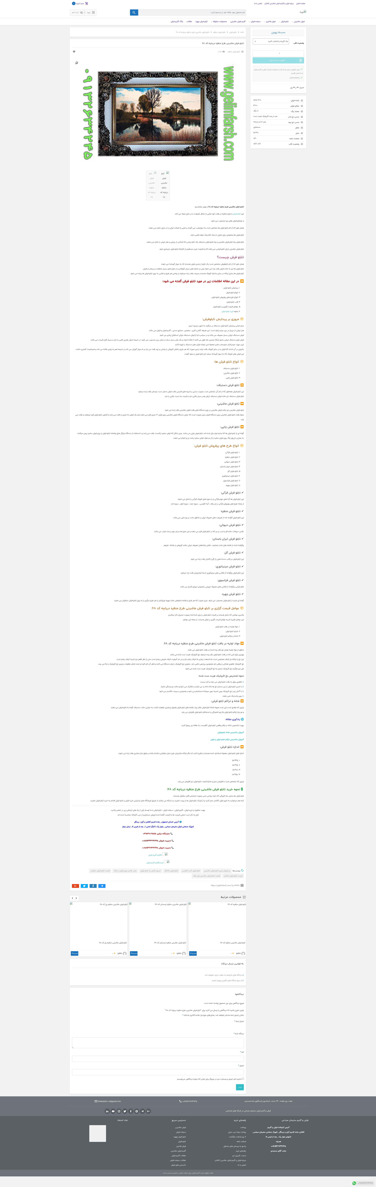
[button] (76, 63)
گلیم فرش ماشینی (178, 1151)
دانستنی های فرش (178, 1165)
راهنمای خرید (241, 1151)
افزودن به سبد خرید (277, 60)
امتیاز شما (239, 1021)
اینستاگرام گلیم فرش (154, 862)
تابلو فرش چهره (180, 1137)
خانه (242, 32)
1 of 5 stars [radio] (242, 1026)
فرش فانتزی (181, 1146)
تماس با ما (258, 3)
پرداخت (243, 1127)
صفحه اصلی (300, 3)
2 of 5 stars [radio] (238, 1026)
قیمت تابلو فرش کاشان (233, 876)
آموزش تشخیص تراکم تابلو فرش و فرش (227, 739)
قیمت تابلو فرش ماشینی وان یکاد (206, 876)
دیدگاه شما (239, 1033)
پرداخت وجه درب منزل (237, 1132)
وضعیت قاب (298, 43)
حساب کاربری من (239, 1155)
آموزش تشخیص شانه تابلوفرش (231, 732)
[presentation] (72, 898)
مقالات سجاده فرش (178, 1160)
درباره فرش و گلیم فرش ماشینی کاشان (279, 3)
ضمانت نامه (241, 1141)
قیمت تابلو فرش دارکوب (100, 870)
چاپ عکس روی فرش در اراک (125, 870)
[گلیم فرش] (303, 12)
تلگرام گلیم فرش (155, 855)
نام (242, 1052)
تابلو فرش (233, 32)
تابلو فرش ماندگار (171, 870)
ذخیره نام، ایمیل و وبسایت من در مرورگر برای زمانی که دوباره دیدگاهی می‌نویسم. (209, 1079)
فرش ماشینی (180, 1127)
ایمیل (241, 1065)
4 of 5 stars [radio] (231, 1026)
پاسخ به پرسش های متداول (235, 1146)
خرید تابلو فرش (228, 311)
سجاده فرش (181, 1132)
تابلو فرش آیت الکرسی (191, 870)
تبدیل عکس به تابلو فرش (150, 870)
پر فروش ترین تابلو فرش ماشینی (217, 870)
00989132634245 (189, 1101)
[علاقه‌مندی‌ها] (73, 51)
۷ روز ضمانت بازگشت (237, 1137)
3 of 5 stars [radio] (235, 1026)
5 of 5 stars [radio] (228, 1026)
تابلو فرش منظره (219, 32)
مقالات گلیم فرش (179, 1155)
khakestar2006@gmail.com (109, 1101)
